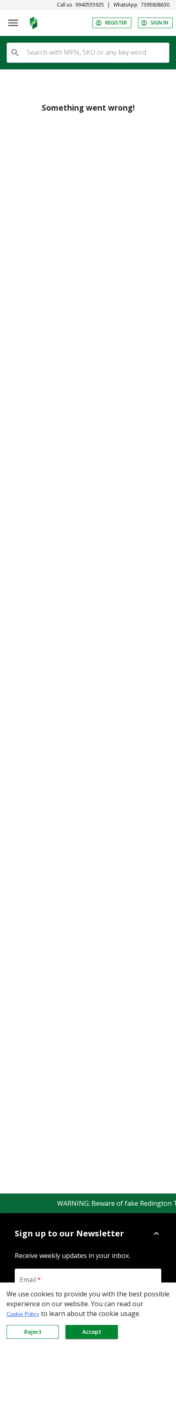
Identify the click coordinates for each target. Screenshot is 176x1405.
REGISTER (116, 22)
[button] (88, 1233)
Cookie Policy (23, 1314)
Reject (33, 1332)
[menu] (13, 23)
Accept (92, 1332)
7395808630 (155, 5)
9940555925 (89, 5)
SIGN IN (159, 22)
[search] (15, 52)
